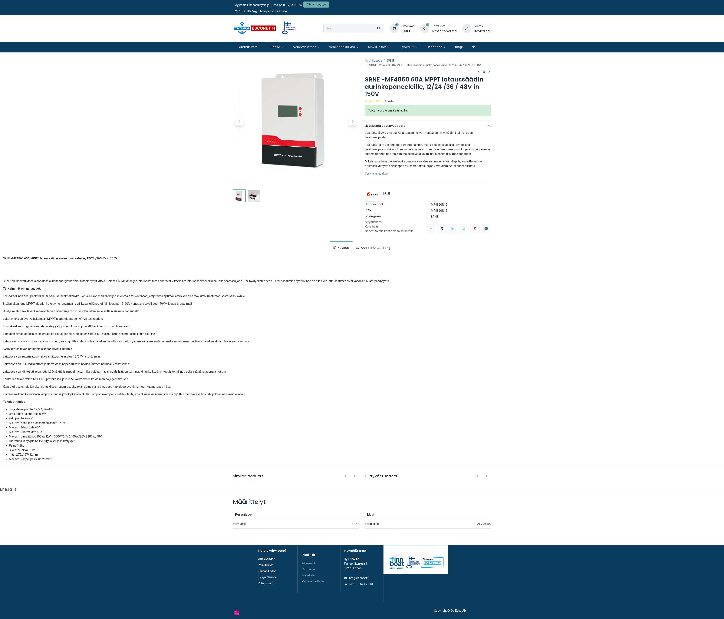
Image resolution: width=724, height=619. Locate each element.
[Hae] (379, 28)
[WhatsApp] (464, 228)
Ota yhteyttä (316, 4)
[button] (239, 121)
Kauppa (377, 60)
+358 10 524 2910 (360, 584)
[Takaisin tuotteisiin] (484, 72)
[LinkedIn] (452, 228)
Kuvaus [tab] (343, 248)
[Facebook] (431, 228)
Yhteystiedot (266, 559)
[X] (441, 228)
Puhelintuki (265, 583)
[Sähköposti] (486, 228)
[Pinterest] (474, 228)
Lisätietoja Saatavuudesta (385, 126)
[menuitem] (249, 47)
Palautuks (264, 565)
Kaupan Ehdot (267, 571)
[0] (394, 28)
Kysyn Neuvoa (267, 577)
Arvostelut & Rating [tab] (375, 248)
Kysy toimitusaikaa (376, 173)
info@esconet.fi (358, 578)
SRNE (390, 60)
